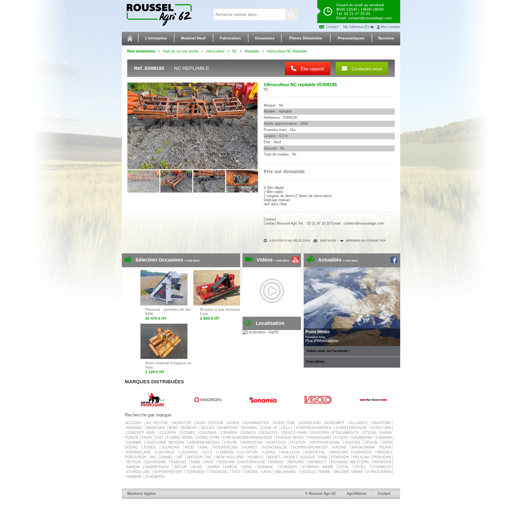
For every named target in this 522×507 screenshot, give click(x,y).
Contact (331, 27)
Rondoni (382, 462)
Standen (289, 467)
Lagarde (190, 452)
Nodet (275, 457)
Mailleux (292, 452)
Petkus (134, 462)
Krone (341, 447)
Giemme (135, 442)
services (386, 38)
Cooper (169, 432)
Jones (151, 447)
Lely (209, 452)
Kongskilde (277, 447)
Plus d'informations (321, 340)
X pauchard (379, 471)
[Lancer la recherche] (291, 14)
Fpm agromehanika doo (248, 437)
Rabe (197, 462)
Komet (252, 447)
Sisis (249, 467)
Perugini (382, 457)
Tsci (237, 471)
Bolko (208, 427)
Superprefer (168, 471)
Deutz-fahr (296, 432)
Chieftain (381, 427)
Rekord (297, 462)
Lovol (271, 452)
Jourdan (172, 447)
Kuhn (386, 447)
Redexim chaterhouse (242, 462)
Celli (287, 427)
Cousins (208, 432)
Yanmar (134, 476)
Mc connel (162, 457)
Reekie (278, 462)
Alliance (360, 423)
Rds (210, 462)
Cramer (230, 432)
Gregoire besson (166, 442)
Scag (198, 467)
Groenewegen (205, 442)
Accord (134, 423)
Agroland (311, 423)
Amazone (381, 423)
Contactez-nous (366, 69)
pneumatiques (351, 38)
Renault (318, 462)
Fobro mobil (180, 437)
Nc (210, 457)
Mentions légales (141, 494)
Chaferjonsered (314, 427)
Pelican (362, 457)
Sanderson (158, 467)
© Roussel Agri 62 (320, 494)
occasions (265, 38)
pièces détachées (305, 38)
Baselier (156, 427)
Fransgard (319, 437)
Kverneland (140, 452)
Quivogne (156, 462)
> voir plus (192, 260)
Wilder (342, 471)
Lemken (227, 452)
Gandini (384, 437)
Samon (134, 467)
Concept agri (141, 432)
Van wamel (286, 471)
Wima (358, 471)
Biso (174, 427)
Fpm (215, 437)
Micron (195, 457)
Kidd (191, 447)
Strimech (381, 467)
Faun (147, 437)
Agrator (183, 423)
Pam (323, 457)
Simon (232, 467)
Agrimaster (257, 423)
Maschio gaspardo (352, 452)
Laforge (167, 452)
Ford (203, 437)
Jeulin (372, 442)
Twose (251, 471)
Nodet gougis (300, 457)
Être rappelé (312, 69)
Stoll (361, 467)
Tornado (196, 471)
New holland (231, 457)
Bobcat (190, 427)
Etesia (370, 432)
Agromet (336, 423)
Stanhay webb (319, 467)
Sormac (266, 467)
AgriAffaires (356, 494)
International (326, 442)
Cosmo (189, 432)
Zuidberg (155, 476)
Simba (215, 467)
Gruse (231, 442)
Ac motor (158, 423)
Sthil (345, 467)
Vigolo (309, 471)
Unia (267, 471)
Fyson (342, 437)
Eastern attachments (336, 432)
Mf (181, 457)
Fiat (159, 437)
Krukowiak (365, 447)
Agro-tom (285, 423)
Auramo (135, 427)
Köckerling (227, 447)
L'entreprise (156, 38)
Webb (325, 471)
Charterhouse (352, 427)
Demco (250, 432)
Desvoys (270, 432)
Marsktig (316, 452)
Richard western (351, 462)
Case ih (270, 427)
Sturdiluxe (138, 471)
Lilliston (249, 452)
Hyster (299, 442)
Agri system (210, 423)
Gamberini (362, 437)
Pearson (341, 457)
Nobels (256, 457)
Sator (181, 467)
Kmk (205, 447)
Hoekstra (253, 442)
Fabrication (230, 38)
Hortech (277, 442)
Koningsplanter (312, 447)
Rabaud (179, 462)
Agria (234, 423)
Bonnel (250, 427)
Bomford (229, 427)
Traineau (219, 471)
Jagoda (353, 442)
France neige (290, 437)
